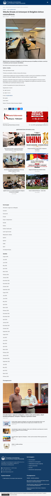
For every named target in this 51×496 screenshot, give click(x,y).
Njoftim (4, 237)
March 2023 (5, 349)
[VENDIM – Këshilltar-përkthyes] (6, 446)
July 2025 (5, 295)
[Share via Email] (21, 109)
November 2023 (6, 325)
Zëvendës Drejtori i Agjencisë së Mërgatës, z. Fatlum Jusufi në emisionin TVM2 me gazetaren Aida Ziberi (29, 437)
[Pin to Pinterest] (19, 109)
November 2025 (6, 283)
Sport (4, 246)
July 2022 (5, 364)
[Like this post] (10, 109)
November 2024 (6, 316)
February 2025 (6, 310)
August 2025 (5, 292)
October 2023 (5, 328)
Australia (5, 210)
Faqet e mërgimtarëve (7, 219)
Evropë (4, 216)
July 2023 (5, 337)
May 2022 (5, 367)
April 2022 (5, 370)
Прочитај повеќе (13, 494)
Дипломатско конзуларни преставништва (12, 478)
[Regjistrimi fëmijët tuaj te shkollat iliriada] (37, 160)
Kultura (4, 225)
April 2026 (5, 268)
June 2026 (5, 262)
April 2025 (5, 304)
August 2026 (5, 256)
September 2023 (6, 331)
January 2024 (5, 322)
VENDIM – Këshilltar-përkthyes (17, 444)
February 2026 (6, 274)
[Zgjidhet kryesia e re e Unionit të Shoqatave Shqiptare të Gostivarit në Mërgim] (14, 181)
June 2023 (5, 340)
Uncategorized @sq (7, 249)
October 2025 (5, 286)
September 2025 (6, 289)
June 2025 (5, 298)
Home (4, 7)
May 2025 (5, 301)
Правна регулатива (33, 465)
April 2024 (5, 319)
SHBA (4, 243)
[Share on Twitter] (16, 109)
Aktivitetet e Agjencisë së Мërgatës (10, 207)
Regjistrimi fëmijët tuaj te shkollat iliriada (37, 169)
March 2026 (5, 271)
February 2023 (6, 352)
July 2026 (5, 259)
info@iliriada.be (9, 95)
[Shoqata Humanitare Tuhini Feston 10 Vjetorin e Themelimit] (37, 139)
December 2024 (6, 313)
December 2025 (6, 280)
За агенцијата (32, 459)
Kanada (4, 222)
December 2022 (6, 358)
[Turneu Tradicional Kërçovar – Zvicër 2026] (37, 181)
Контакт (31, 467)
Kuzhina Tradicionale (7, 228)
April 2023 (5, 346)
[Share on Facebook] (13, 109)
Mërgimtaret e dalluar (7, 234)
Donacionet (5, 213)
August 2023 (5, 334)
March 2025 (5, 307)
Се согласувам (5, 494)
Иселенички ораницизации (35, 469)
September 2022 (6, 361)
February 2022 (6, 376)
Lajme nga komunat (7, 231)
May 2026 (5, 265)
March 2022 (5, 373)
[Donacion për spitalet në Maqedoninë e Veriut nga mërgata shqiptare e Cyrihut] (14, 160)
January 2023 (5, 355)
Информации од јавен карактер (36, 463)
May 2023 (5, 343)
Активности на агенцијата (35, 461)
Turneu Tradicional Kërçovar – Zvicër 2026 (37, 190)
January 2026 (5, 277)
